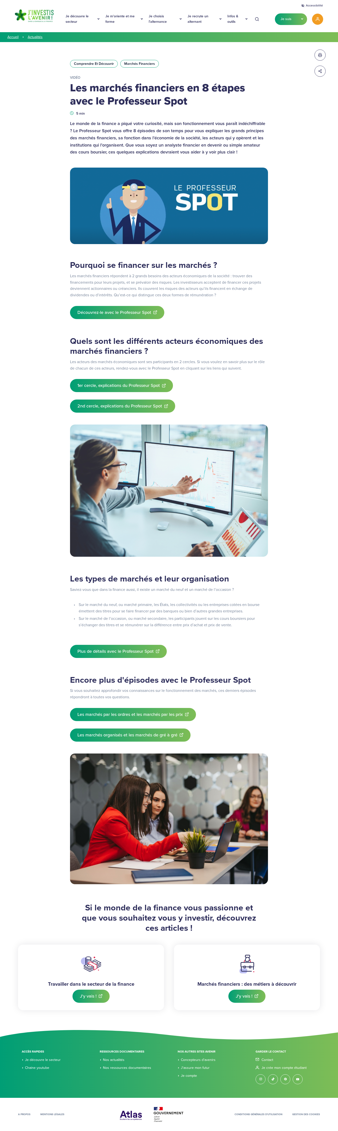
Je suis (286, 19)
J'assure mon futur (195, 1068)
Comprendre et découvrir (94, 64)
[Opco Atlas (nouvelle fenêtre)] (131, 1114)
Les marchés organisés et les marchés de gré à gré (127, 735)
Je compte (189, 1076)
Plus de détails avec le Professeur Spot (115, 651)
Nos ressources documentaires (127, 1068)
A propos (24, 1114)
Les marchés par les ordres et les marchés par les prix (130, 714)
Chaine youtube (37, 1068)
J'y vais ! (88, 996)
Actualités (35, 37)
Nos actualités (113, 1060)
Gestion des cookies (306, 1114)
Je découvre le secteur (77, 19)
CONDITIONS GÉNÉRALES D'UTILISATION (258, 1114)
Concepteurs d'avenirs (198, 1060)
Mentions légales (52, 1114)
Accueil (13, 37)
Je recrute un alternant (198, 19)
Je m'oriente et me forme (120, 19)
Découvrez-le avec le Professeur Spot (114, 312)
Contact (267, 1060)
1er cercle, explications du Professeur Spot (118, 385)
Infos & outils (232, 19)
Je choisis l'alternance (158, 19)
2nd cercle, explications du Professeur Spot (119, 406)
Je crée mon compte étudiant (284, 1068)
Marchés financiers (139, 64)
